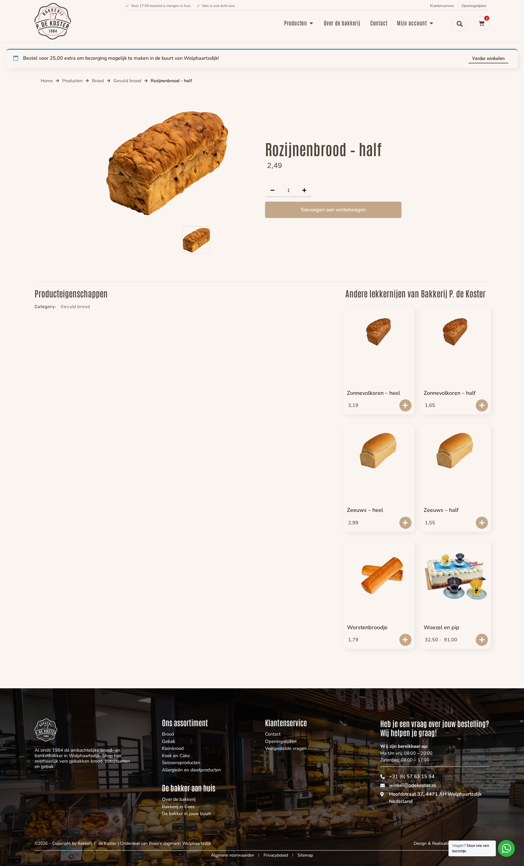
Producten (72, 81)
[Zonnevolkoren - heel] (379, 332)
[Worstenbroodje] (379, 577)
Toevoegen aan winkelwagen (333, 210)
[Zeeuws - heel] (379, 449)
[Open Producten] (311, 23)
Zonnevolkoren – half (449, 393)
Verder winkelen (488, 58)
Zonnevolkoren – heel (373, 393)
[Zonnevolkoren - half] (456, 332)
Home (47, 81)
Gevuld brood (127, 81)
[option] (165, 162)
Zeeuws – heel (365, 510)
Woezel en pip (441, 627)
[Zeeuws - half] (456, 449)
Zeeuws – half (441, 510)
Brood (98, 81)
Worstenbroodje (367, 627)
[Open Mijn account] (431, 23)
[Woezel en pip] (456, 574)
